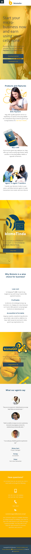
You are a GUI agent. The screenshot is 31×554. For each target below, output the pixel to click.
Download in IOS (13, 61)
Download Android (13, 56)
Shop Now (13, 250)
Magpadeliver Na (13, 364)
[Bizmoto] (15, 3)
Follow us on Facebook (18, 549)
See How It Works (21, 120)
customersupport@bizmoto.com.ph (15, 514)
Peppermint (16, 551)
